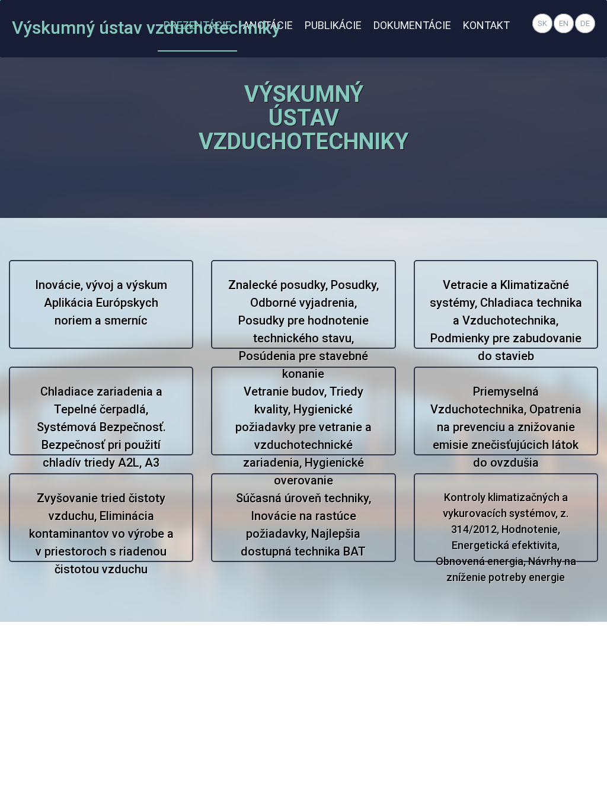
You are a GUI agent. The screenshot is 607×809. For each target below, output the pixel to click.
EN (563, 23)
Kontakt (486, 25)
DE (585, 23)
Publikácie (333, 25)
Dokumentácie (412, 25)
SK (542, 23)
